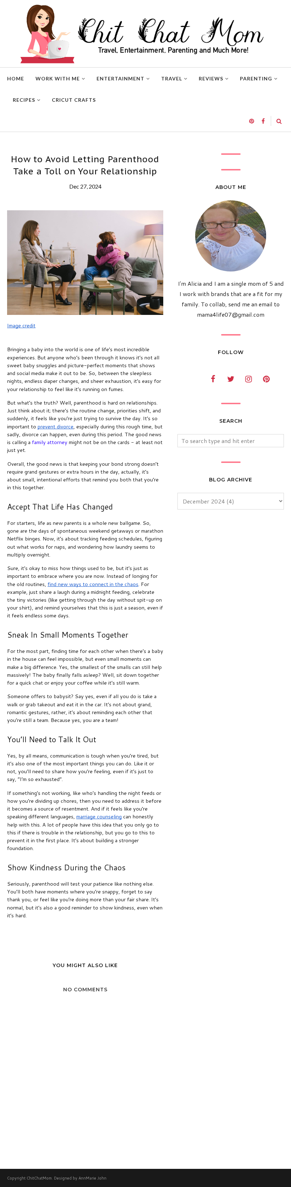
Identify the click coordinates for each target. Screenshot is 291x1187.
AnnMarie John (92, 1178)
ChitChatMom (39, 1178)
